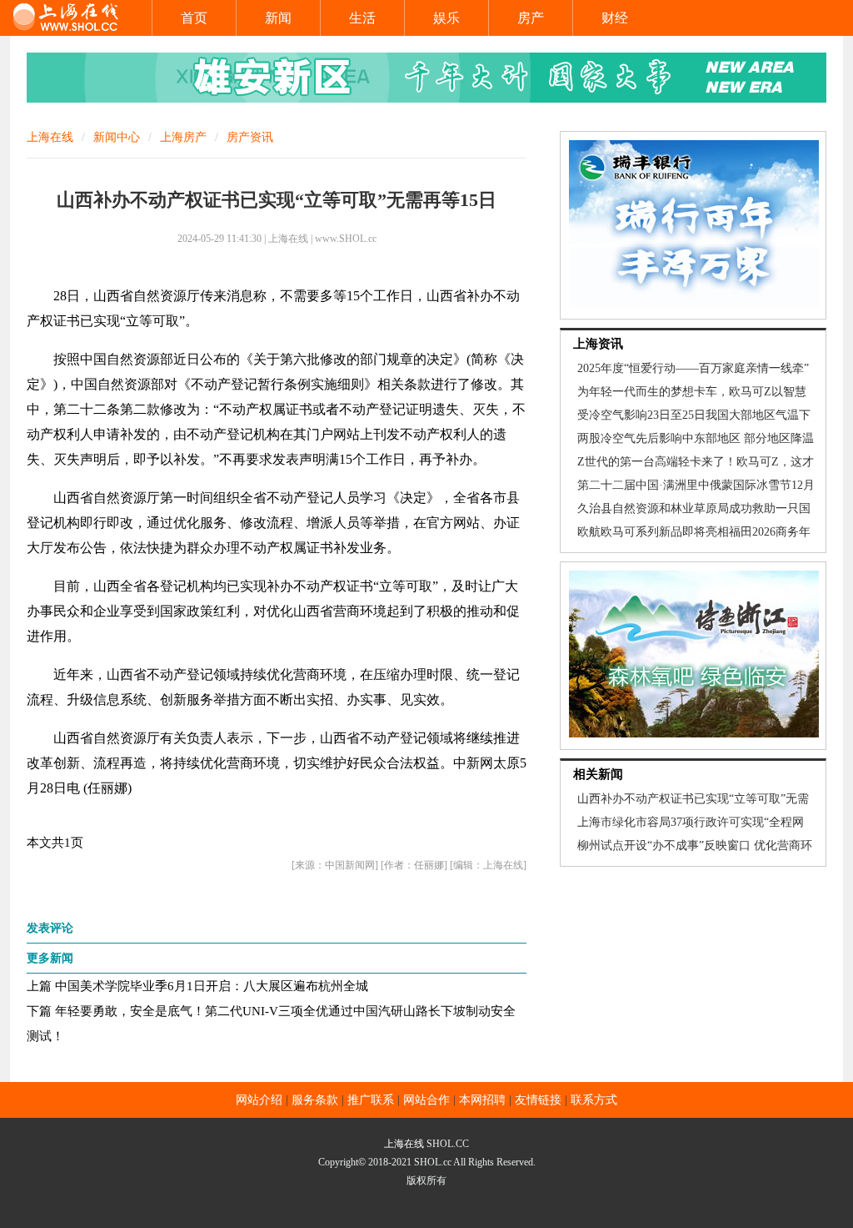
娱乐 (446, 18)
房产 (530, 18)
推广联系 (370, 1100)
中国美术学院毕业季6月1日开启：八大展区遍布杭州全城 (211, 986)
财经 (614, 18)
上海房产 (183, 137)
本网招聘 (482, 1100)
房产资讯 (250, 137)
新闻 (278, 18)
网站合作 (426, 1100)
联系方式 (594, 1100)
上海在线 (50, 137)
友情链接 (538, 1100)
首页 (194, 18)
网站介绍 (259, 1100)
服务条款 (315, 1100)
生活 (362, 18)
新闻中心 (116, 137)
